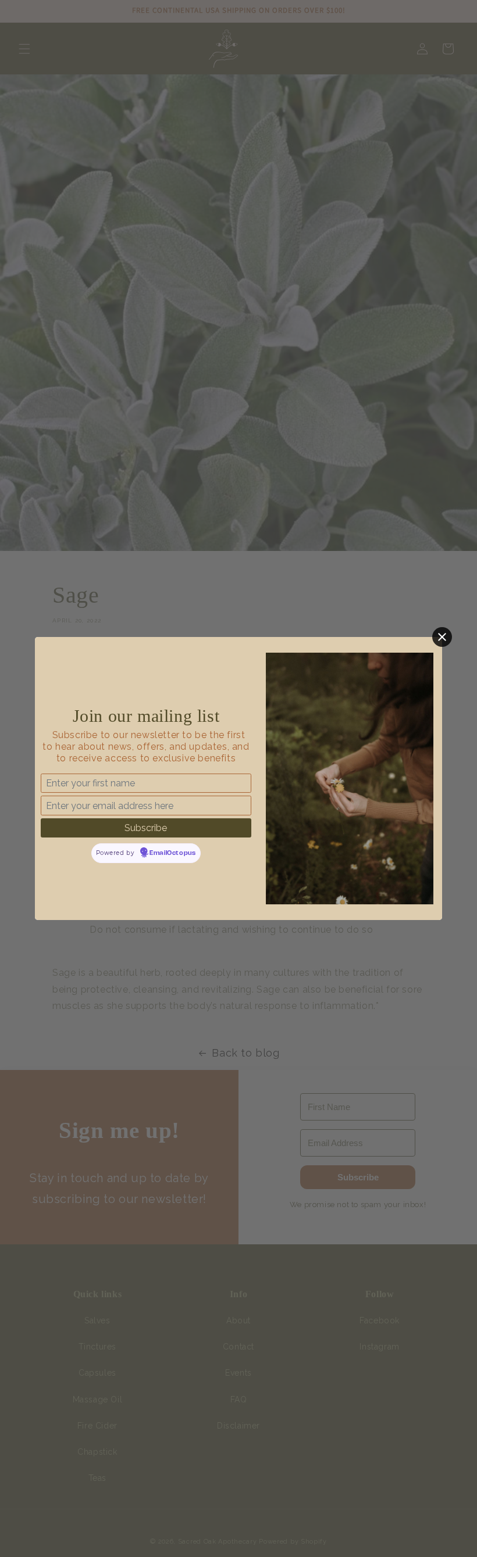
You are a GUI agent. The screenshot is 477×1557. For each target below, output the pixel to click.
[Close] (442, 637)
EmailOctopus (172, 853)
